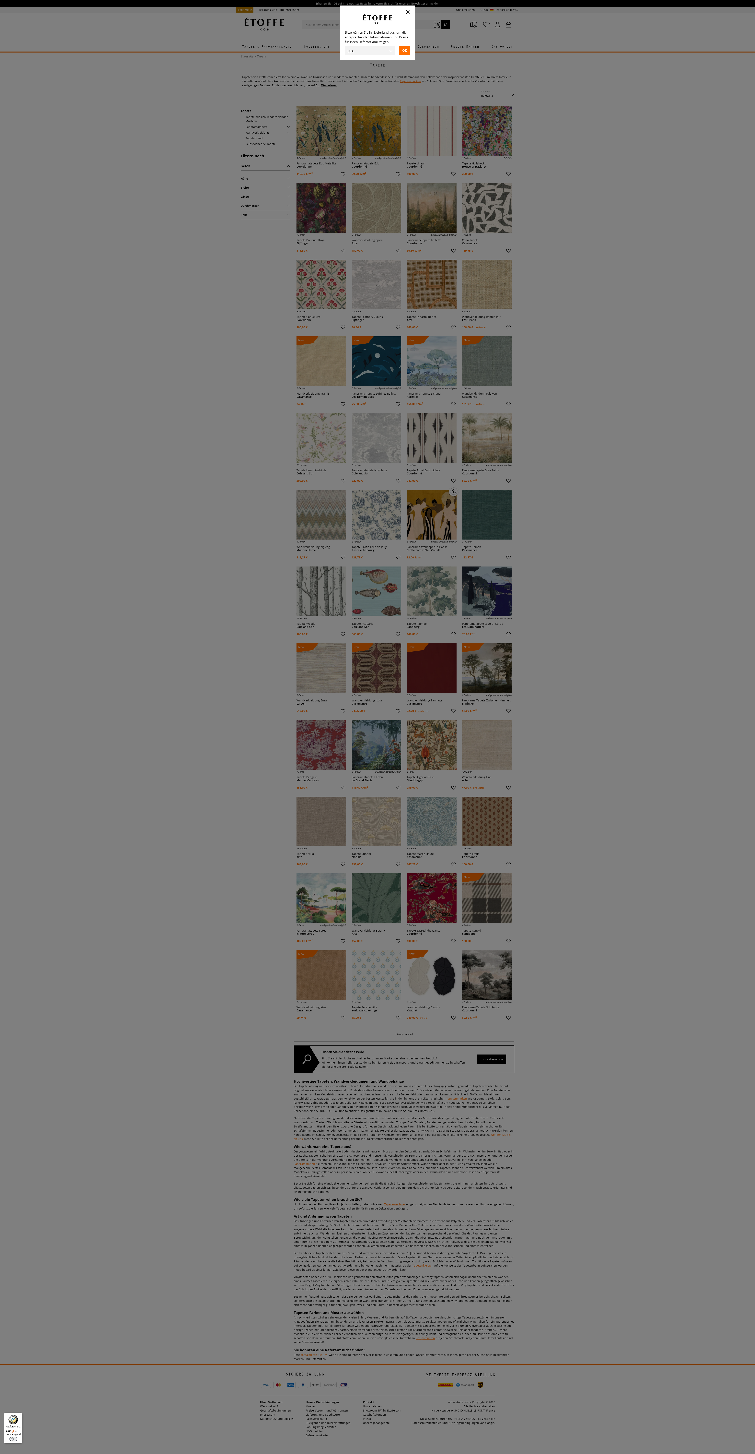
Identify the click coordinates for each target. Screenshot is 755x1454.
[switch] (13, 1439)
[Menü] (19, 1415)
